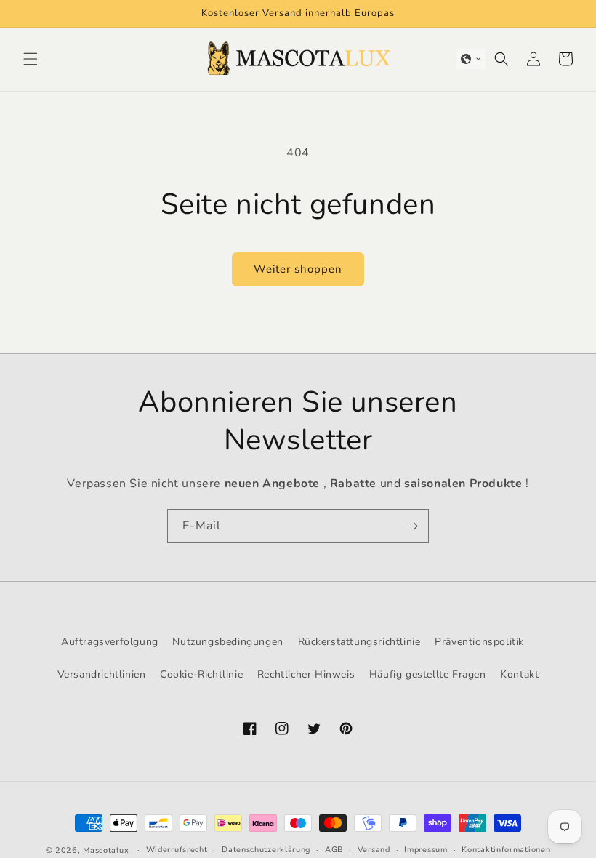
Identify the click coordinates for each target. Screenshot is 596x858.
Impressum (425, 849)
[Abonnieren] (412, 526)
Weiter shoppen (298, 269)
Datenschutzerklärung (266, 849)
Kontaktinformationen (506, 849)
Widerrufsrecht (177, 849)
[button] (31, 59)
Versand (374, 849)
